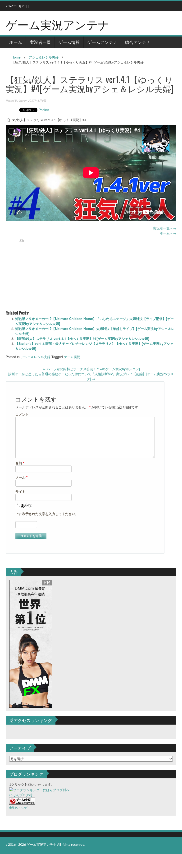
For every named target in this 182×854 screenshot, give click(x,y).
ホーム (15, 42)
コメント (22, 414)
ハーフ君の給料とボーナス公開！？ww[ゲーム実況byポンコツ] (91, 368)
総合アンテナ (137, 42)
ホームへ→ (168, 233)
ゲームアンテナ (102, 42)
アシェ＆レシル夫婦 (44, 57)
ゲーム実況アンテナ (57, 24)
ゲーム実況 (72, 356)
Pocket (44, 109)
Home (16, 57)
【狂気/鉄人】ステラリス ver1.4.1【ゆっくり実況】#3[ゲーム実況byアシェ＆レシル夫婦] (82, 338)
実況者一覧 (40, 42)
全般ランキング (18, 807)
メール (21, 477)
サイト (20, 491)
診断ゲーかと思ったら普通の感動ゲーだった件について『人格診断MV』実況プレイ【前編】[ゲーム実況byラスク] (91, 376)
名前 (19, 463)
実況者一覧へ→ (164, 228)
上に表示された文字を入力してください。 (46, 514)
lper (20, 100)
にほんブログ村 (20, 795)
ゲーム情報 (69, 42)
